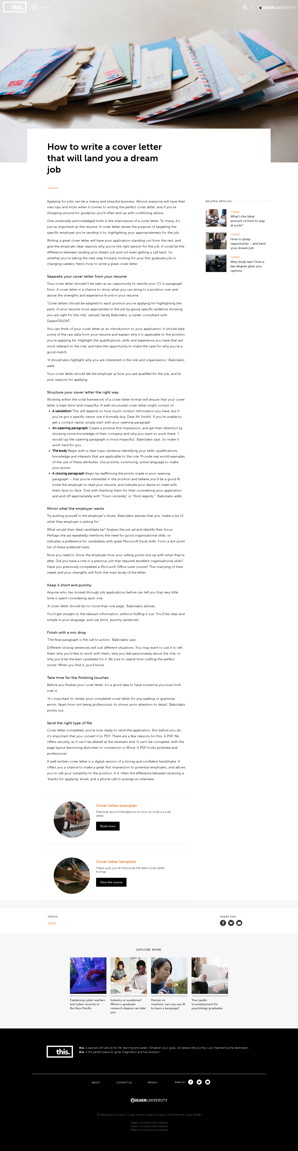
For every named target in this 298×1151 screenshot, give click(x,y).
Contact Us (124, 1082)
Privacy (153, 1082)
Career (235, 212)
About (96, 1082)
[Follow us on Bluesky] (231, 925)
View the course (111, 882)
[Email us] (239, 923)
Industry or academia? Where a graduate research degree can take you (128, 1006)
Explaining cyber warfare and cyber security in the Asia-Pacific (87, 1004)
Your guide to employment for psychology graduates (207, 1004)
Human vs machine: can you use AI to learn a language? (168, 1004)
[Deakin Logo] (276, 7)
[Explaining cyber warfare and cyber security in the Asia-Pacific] (88, 993)
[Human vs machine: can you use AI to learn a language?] (169, 993)
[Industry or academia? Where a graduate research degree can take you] (128, 993)
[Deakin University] (149, 1100)
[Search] (245, 7)
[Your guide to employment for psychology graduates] (210, 993)
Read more (108, 826)
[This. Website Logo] (14, 7)
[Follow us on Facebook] (223, 923)
